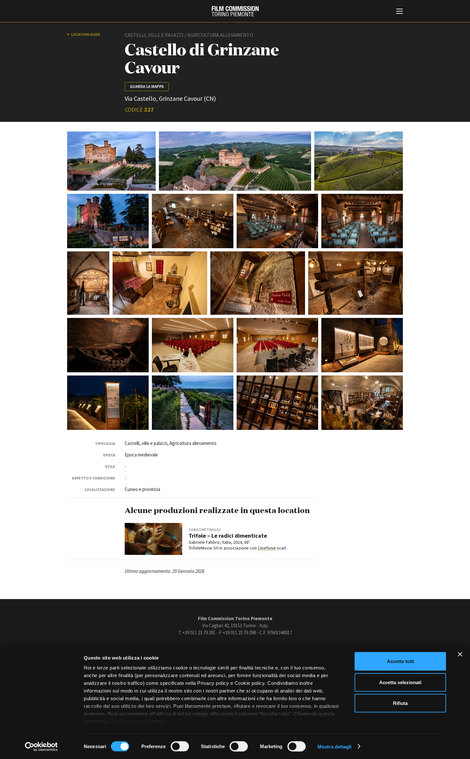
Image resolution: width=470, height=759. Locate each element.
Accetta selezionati (400, 682)
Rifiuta (400, 703)
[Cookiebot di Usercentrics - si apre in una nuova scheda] (41, 746)
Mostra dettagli (334, 746)
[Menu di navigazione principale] (399, 12)
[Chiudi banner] (460, 654)
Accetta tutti (400, 661)
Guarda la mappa (147, 86)
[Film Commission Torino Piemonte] (235, 11)
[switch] (180, 746)
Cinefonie (267, 548)
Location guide (85, 34)
